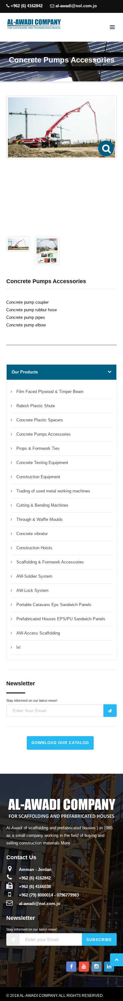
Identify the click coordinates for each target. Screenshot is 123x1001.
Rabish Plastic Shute (35, 405)
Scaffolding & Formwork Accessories (50, 562)
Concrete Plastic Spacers (39, 420)
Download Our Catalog (60, 743)
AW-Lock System (32, 590)
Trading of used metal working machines (53, 491)
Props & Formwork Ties (38, 448)
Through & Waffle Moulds (39, 519)
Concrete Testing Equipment (42, 462)
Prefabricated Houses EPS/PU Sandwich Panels (60, 619)
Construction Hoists (34, 547)
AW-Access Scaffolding (38, 633)
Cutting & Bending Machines (42, 505)
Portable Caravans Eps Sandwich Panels (53, 604)
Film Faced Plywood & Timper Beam (50, 391)
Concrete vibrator (32, 533)
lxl (18, 647)
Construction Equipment (38, 476)
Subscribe (99, 940)
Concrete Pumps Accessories (43, 434)
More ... (68, 843)
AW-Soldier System (34, 576)
